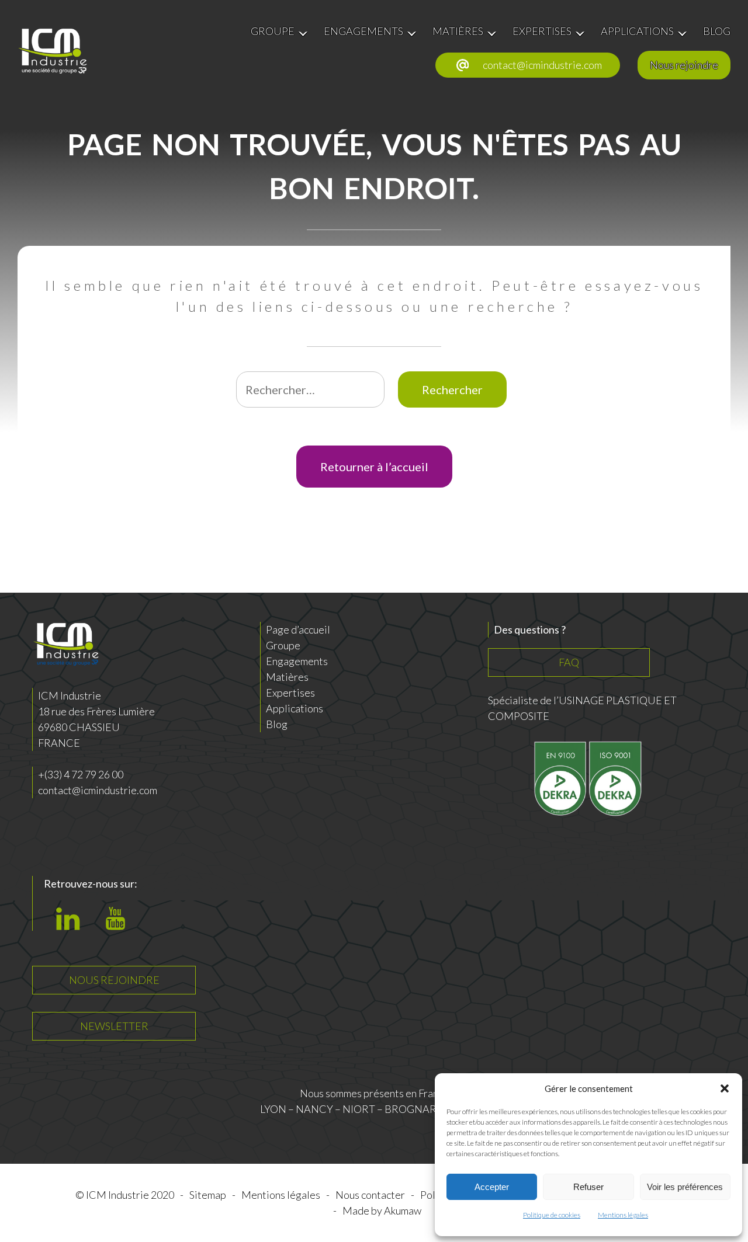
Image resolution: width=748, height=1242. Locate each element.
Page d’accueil (298, 629)
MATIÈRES (457, 31)
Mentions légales (623, 1214)
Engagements (297, 661)
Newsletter (114, 1026)
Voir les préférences (685, 1187)
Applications (294, 708)
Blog (277, 724)
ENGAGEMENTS (363, 31)
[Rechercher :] (311, 390)
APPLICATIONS (637, 31)
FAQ (569, 662)
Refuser (588, 1187)
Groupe (283, 645)
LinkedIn (71, 925)
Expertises (290, 692)
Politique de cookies (551, 1214)
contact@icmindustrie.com (542, 64)
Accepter (492, 1187)
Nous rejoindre (684, 64)
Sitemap (207, 1194)
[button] (724, 1088)
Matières (287, 676)
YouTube (119, 925)
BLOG (716, 31)
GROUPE (273, 31)
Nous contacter (370, 1194)
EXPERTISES (542, 31)
